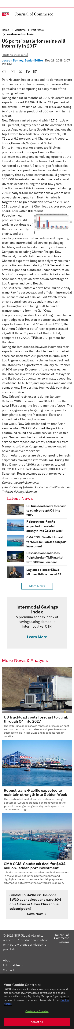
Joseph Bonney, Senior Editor (22, 60)
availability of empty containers (44, 247)
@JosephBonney (24, 491)
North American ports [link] (15, 54)
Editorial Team (13, 965)
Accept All (37, 1022)
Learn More (37, 637)
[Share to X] (20, 71)
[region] (37, 1001)
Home (5, 30)
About (7, 960)
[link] (37, 623)
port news (37, 30)
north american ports (20, 34)
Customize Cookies (36, 1011)
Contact (8, 970)
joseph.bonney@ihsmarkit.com (23, 487)
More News (37, 586)
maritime (20, 30)
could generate (60, 175)
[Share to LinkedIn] (35, 71)
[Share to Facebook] (28, 71)
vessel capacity (57, 238)
